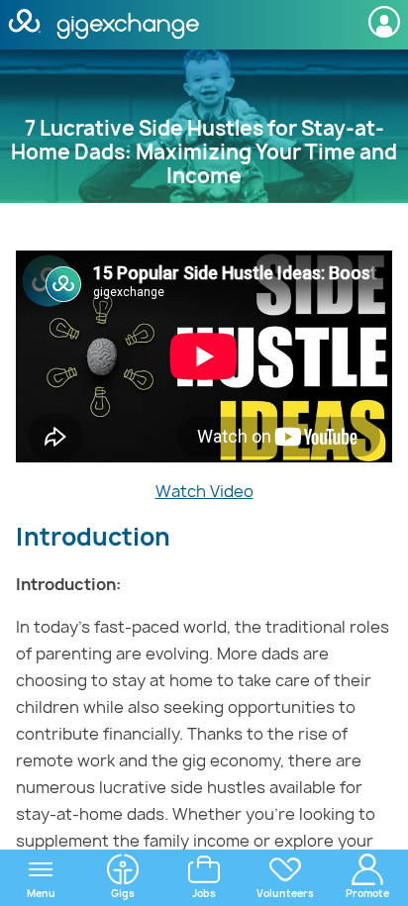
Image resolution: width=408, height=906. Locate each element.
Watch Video (204, 491)
